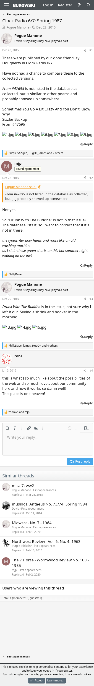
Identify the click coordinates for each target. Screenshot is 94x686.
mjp (14, 570)
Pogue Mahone (17, 27)
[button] (7, 428)
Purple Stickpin (21, 546)
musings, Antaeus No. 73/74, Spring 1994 (49, 504)
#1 (91, 50)
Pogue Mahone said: (21, 187)
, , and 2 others (35, 153)
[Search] (88, 5)
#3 (91, 299)
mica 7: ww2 (23, 485)
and (18, 412)
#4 (91, 370)
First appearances (44, 490)
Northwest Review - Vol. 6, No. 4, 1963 (46, 541)
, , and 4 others (33, 346)
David (15, 509)
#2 (91, 178)
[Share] (85, 50)
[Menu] (6, 5)
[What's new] (79, 5)
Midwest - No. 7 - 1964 (32, 522)
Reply (88, 144)
